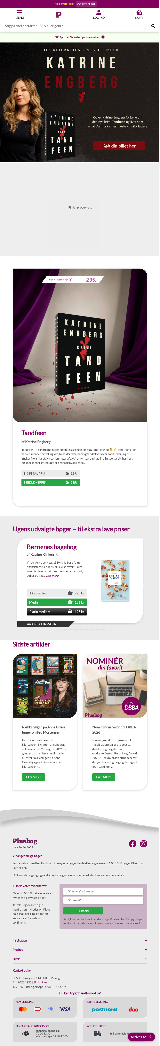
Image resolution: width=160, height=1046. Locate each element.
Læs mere (52, 575)
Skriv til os (40, 982)
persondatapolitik (130, 923)
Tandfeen (34, 433)
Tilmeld (83, 910)
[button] (142, 585)
